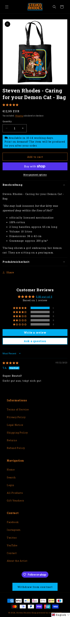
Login (10, 485)
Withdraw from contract (35, 587)
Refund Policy (16, 448)
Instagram (14, 529)
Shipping (19, 116)
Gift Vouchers (15, 500)
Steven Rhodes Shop (26, 612)
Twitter (12, 537)
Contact (12, 553)
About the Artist (17, 560)
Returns (12, 440)
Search (11, 477)
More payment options (35, 174)
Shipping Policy (17, 432)
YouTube (12, 545)
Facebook (13, 522)
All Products (15, 492)
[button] (7, 7)
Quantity (7, 121)
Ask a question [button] (35, 341)
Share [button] (10, 272)
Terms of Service (18, 409)
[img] (11, 363)
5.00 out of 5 (44, 296)
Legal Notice (15, 425)
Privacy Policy (16, 417)
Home (11, 469)
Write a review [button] (35, 332)
